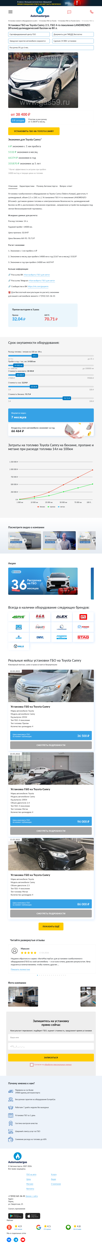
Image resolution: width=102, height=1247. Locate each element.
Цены (28, 1179)
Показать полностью (20, 969)
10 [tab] (55, 975)
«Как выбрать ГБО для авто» (37, 274)
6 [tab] (47, 975)
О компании (56, 1184)
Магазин (29, 1184)
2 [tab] (39, 975)
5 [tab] (45, 975)
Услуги (53, 1174)
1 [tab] (37, 975)
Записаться (51, 1057)
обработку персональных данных (58, 1064)
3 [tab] (41, 975)
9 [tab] (53, 975)
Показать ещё (51, 926)
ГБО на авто (31, 1174)
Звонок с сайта (32, 1196)
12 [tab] (59, 975)
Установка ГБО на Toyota (47, 21)
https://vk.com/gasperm (38, 286)
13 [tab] (61, 975)
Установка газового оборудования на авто (22, 21)
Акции (53, 1179)
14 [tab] (63, 975)
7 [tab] (49, 975)
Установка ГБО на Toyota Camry (69, 21)
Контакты (30, 1189)
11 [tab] (57, 975)
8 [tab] (51, 975)
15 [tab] (65, 975)
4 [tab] (43, 975)
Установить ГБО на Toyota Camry (34, 131)
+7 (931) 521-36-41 (16, 1196)
